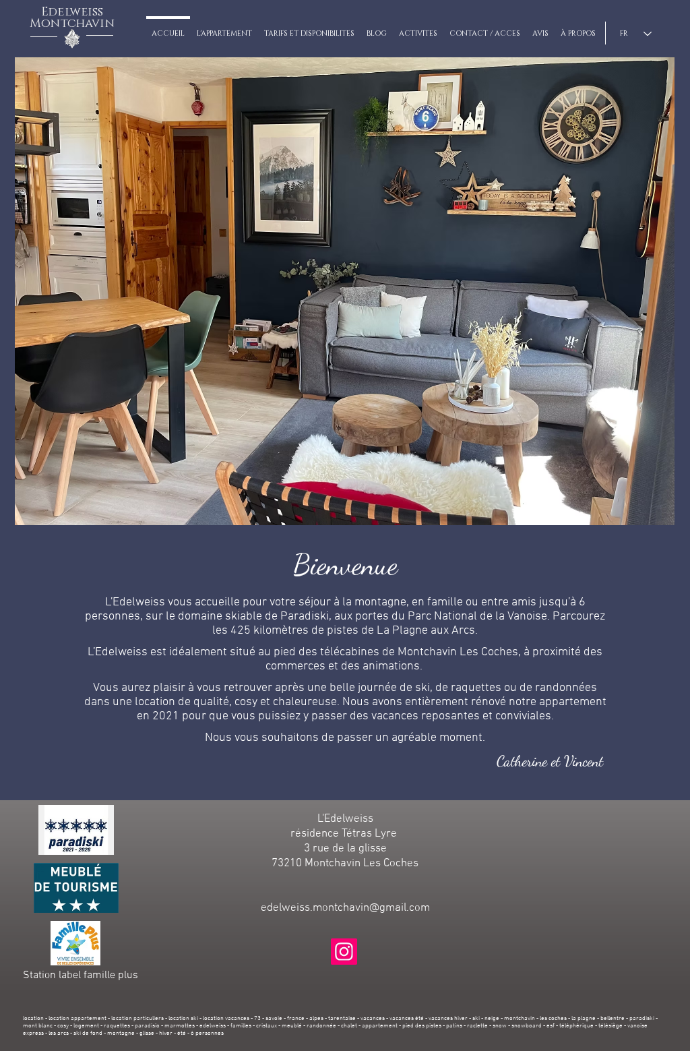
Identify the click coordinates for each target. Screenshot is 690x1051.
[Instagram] (344, 951)
